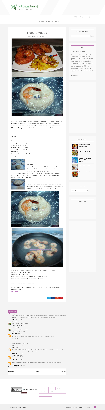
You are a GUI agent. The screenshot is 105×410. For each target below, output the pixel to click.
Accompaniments (43, 388)
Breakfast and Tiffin (60, 388)
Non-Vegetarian (31, 17)
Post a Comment (12, 367)
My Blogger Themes (85, 407)
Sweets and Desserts (60, 394)
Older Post (63, 371)
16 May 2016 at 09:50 (17, 353)
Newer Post (11, 371)
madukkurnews (15, 355)
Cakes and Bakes (43, 391)
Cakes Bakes (43, 17)
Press (57, 21)
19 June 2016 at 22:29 (17, 359)
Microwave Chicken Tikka (85, 172)
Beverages (49, 21)
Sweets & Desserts (55, 17)
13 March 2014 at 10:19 (18, 346)
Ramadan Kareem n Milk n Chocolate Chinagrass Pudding (85, 159)
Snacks (41, 21)
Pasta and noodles (43, 394)
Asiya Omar (15, 321)
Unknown (14, 361)
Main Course (52, 391)
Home (12, 17)
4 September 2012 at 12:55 (18, 331)
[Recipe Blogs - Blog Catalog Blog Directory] (30, 389)
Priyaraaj (14, 347)
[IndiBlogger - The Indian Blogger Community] (17, 389)
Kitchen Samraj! (22, 407)
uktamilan (14, 333)
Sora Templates (74, 407)
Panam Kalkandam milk (84, 165)
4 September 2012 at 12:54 (18, 325)
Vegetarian (19, 17)
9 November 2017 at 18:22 (18, 365)
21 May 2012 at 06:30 (17, 320)
